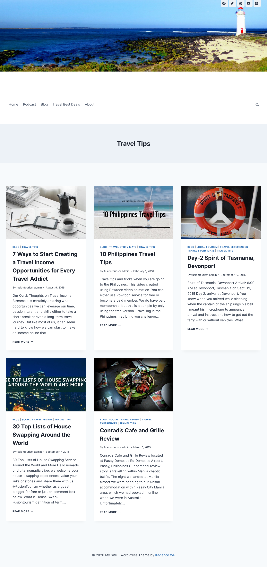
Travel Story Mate (122, 246)
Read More (23, 341)
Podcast (29, 104)
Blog (44, 104)
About (89, 104)
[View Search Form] (257, 104)
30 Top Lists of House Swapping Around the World (42, 434)
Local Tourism (207, 246)
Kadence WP (165, 555)
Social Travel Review (37, 419)
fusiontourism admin (29, 287)
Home (13, 104)
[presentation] (46, 212)
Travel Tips (30, 246)
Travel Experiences (234, 246)
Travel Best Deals (66, 104)
